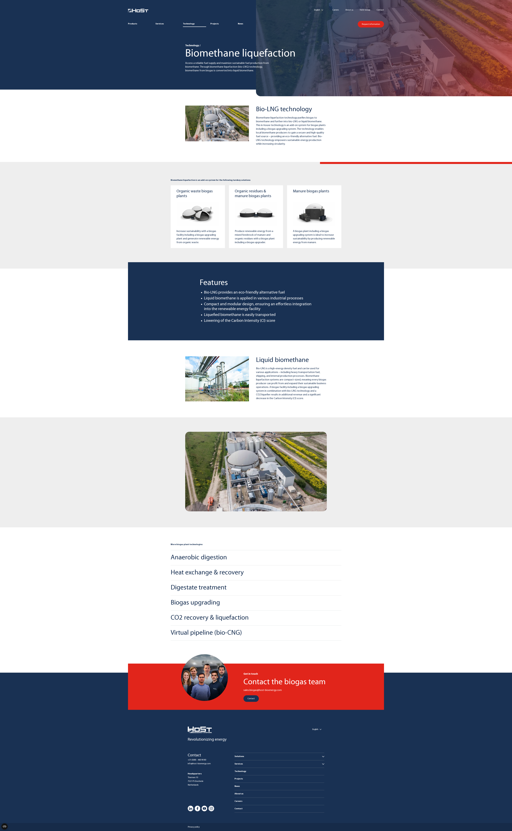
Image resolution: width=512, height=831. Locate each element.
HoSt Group (365, 10)
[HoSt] (138, 10)
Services (159, 24)
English (317, 10)
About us (349, 10)
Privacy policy (194, 827)
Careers (335, 10)
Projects (214, 24)
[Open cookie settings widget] (4, 826)
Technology (189, 24)
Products (132, 24)
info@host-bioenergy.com (199, 764)
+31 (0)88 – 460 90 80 (197, 760)
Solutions (239, 756)
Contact (380, 10)
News (240, 24)
